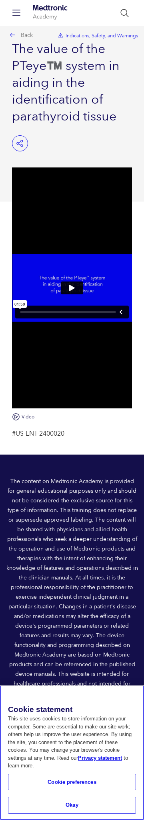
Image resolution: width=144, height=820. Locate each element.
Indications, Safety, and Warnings (102, 36)
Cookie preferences (72, 782)
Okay (72, 805)
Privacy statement (100, 758)
